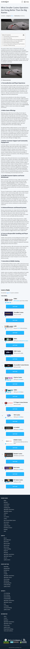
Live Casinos (6, 516)
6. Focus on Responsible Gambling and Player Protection (14, 44)
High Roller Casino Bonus (9, 509)
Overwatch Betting (8, 607)
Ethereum (6, 552)
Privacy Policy (7, 625)
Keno (5, 515)
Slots (5, 531)
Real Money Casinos (8, 527)
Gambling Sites (7, 507)
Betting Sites (6, 570)
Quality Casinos (7, 525)
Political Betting (7, 584)
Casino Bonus (6, 504)
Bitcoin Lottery (7, 543)
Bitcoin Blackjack (7, 539)
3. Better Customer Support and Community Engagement (14, 39)
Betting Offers (7, 568)
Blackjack (6, 502)
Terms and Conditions (8, 630)
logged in (8, 292)
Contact (5, 618)
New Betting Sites (7, 582)
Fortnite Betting (7, 598)
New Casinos (6, 522)
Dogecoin (6, 550)
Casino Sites (6, 505)
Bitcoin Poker (6, 545)
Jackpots (6, 513)
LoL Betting (6, 606)
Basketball (6, 566)
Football (5, 573)
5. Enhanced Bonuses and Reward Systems (11, 42)
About (5, 616)
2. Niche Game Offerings (7, 38)
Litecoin (5, 558)
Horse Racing (6, 579)
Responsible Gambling (8, 629)
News (12, 15)
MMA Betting (6, 581)
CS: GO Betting (7, 593)
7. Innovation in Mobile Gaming (9, 45)
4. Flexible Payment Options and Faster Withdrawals (12, 41)
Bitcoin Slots (6, 547)
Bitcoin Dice (6, 541)
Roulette (5, 529)
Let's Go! (15, 306)
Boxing (5, 572)
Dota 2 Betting (7, 595)
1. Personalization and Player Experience (10, 36)
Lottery (5, 518)
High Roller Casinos (8, 511)
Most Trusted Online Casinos (10, 520)
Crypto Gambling (7, 549)
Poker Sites (6, 524)
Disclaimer (6, 620)
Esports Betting (7, 596)
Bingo (5, 500)
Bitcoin (5, 538)
